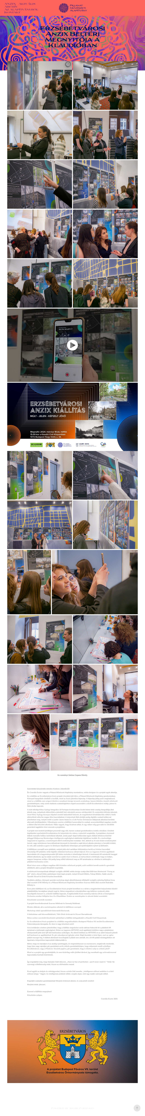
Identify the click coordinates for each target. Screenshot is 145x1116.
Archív (11, 6)
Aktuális (27, 4)
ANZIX (10, 4)
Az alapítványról (21, 9)
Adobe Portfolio (81, 1108)
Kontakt (12, 12)
